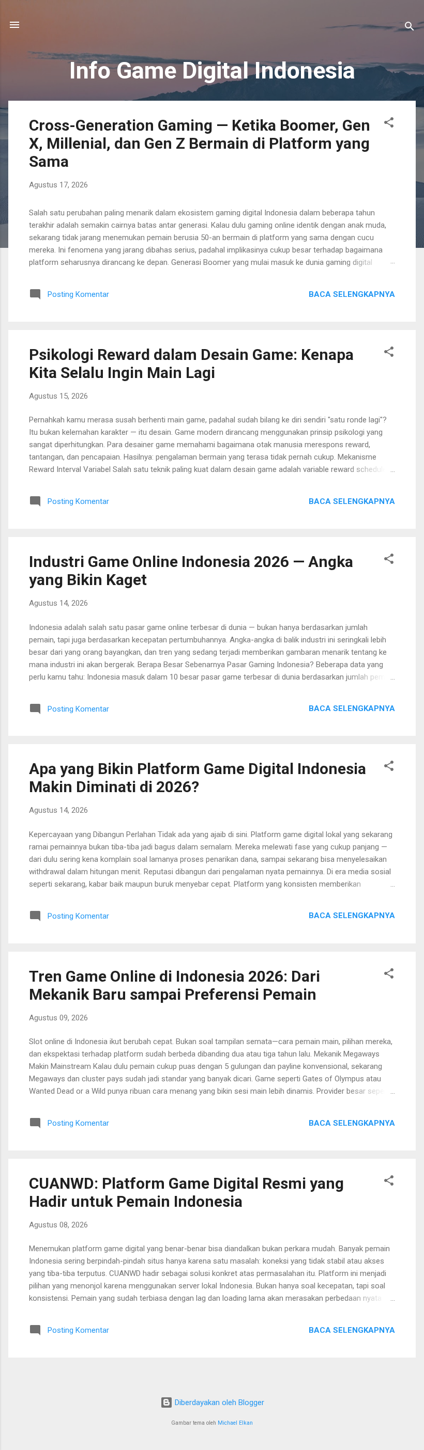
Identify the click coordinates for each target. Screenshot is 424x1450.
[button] (389, 124)
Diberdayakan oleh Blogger (218, 1402)
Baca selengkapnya (352, 294)
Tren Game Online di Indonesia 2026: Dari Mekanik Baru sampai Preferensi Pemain (174, 985)
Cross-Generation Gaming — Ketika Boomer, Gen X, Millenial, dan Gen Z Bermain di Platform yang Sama (199, 143)
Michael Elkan (235, 1423)
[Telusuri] (409, 28)
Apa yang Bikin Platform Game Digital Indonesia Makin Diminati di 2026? (197, 778)
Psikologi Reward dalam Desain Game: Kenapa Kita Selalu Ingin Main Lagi (191, 363)
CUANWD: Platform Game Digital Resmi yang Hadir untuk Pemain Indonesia (186, 1192)
